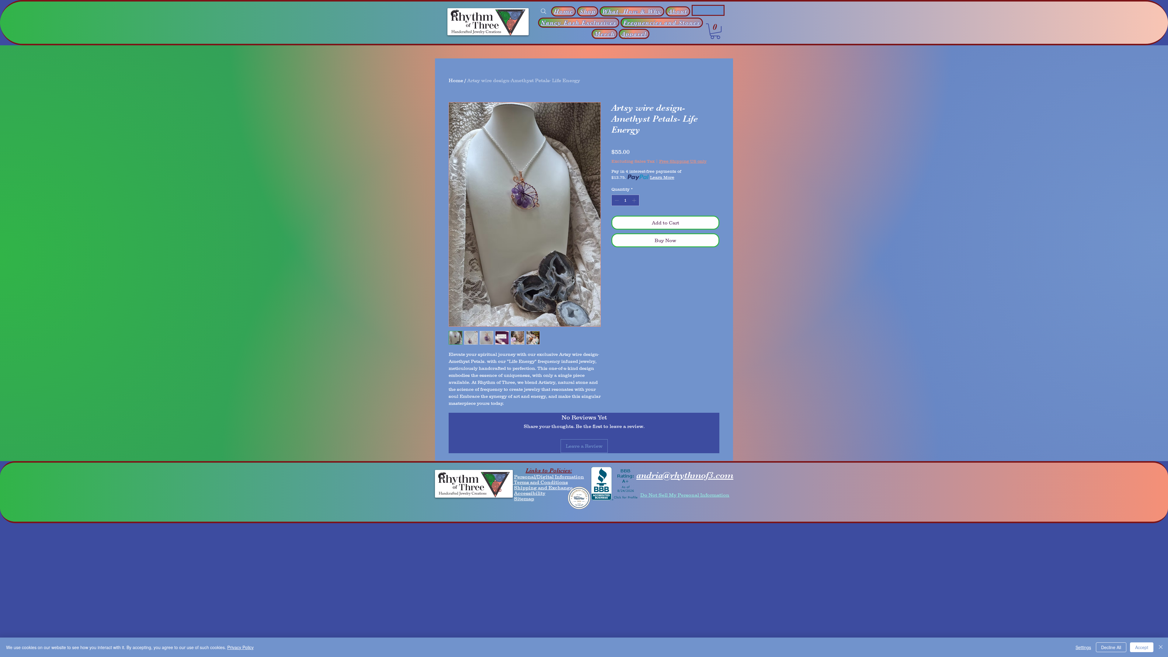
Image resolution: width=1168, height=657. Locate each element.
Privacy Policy (240, 647)
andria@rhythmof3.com (684, 475)
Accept (1141, 647)
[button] (715, 31)
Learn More (662, 177)
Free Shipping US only (683, 161)
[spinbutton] (625, 200)
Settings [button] (1083, 647)
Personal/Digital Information (549, 476)
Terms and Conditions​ (540, 482)
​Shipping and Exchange (543, 487)
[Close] (1160, 647)
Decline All (1111, 647)
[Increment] (634, 200)
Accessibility (529, 493)
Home (456, 80)
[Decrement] (616, 200)
